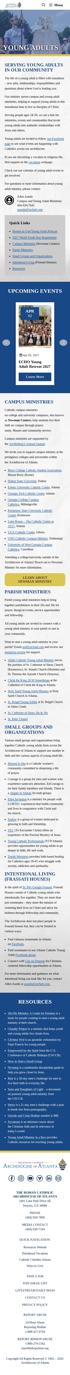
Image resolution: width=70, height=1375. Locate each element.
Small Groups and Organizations (32, 256)
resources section (15, 652)
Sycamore (14, 1121)
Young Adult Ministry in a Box (27, 1137)
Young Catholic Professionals (26, 841)
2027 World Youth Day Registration (34, 237)
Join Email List (35, 1283)
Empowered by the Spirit (23, 1050)
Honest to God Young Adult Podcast (34, 231)
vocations (34, 162)
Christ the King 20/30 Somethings (29, 680)
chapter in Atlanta (21, 793)
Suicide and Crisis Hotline (24, 1115)
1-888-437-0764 (35, 1331)
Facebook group (26, 954)
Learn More (49, 376)
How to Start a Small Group (25, 1061)
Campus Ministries (23, 243)
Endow (12, 819)
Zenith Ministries (18, 856)
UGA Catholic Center (21, 532)
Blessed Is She (17, 763)
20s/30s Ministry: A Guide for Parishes (31, 1013)
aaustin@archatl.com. (37, 984)
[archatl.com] (13, 5)
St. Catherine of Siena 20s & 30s (28, 712)
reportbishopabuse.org (35, 1348)
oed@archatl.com (33, 647)
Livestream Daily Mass (35, 1290)
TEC (11, 830)
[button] (43, 5)
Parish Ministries (22, 250)
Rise (10, 1078)
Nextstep (13, 1067)
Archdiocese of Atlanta (35, 1362)
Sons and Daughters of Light (25, 1089)
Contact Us (35, 1297)
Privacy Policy (35, 1304)
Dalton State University (22, 481)
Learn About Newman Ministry (35, 579)
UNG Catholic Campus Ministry (28, 538)
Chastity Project (17, 1028)
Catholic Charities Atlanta (35, 1259)
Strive (11, 1104)
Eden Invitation (17, 799)
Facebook (18, 944)
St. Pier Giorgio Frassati (37, 887)
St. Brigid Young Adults (22, 702)
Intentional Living (23, 262)
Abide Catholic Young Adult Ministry (31, 660)
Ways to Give (35, 1265)
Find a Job (35, 1276)
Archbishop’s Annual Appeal (27, 443)
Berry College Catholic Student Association (34, 470)
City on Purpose (35, 961)
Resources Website (35, 1247)
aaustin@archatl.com (30, 209)
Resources (18, 268)
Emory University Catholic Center (29, 487)
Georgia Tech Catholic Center (26, 493)
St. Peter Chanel (18, 719)
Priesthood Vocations (35, 1253)
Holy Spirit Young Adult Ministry (28, 691)
